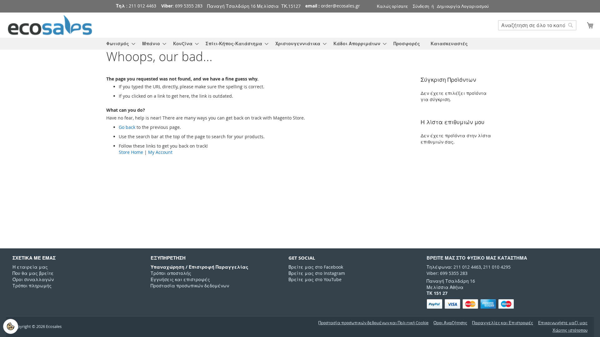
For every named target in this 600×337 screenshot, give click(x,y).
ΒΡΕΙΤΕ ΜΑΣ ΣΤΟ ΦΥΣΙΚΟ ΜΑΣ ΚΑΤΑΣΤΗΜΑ (477, 258)
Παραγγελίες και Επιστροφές (502, 322)
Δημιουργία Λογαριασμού (463, 6)
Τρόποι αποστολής (171, 273)
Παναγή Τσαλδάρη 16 (451, 281)
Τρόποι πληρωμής (32, 286)
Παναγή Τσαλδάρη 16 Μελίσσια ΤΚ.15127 (254, 6)
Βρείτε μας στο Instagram (316, 273)
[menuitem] (118, 44)
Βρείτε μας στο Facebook (315, 267)
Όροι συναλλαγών (33, 279)
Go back (127, 127)
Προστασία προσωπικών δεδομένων (190, 286)
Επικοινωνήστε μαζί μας (563, 322)
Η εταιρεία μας (30, 267)
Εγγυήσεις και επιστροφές (180, 279)
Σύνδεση (421, 6)
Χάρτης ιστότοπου (570, 330)
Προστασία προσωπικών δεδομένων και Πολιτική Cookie (373, 322)
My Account (160, 152)
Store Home (131, 152)
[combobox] (537, 25)
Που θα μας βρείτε (33, 273)
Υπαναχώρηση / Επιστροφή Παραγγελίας (199, 267)
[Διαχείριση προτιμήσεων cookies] (10, 326)
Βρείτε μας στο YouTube (315, 279)
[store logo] (50, 25)
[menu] (300, 44)
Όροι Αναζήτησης (450, 322)
